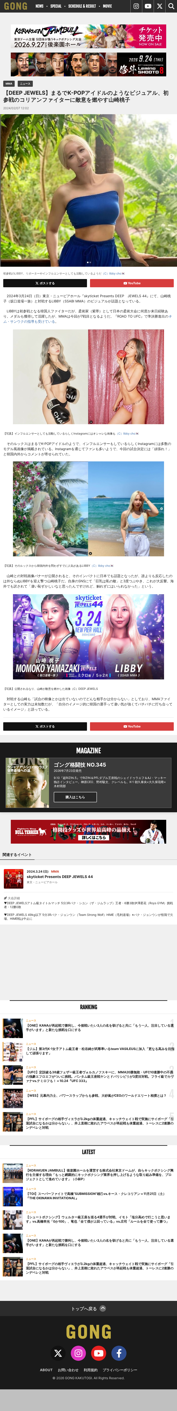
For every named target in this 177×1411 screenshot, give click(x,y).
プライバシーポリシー (120, 1370)
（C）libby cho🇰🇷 (113, 273)
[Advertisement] (88, 962)
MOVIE (107, 6)
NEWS (39, 6)
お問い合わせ (68, 1370)
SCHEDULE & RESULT (82, 6)
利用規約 (91, 1370)
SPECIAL (56, 6)
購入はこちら (75, 797)
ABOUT (46, 1370)
